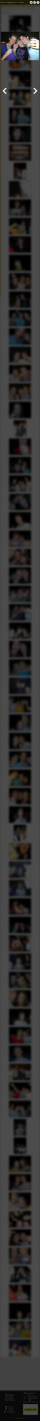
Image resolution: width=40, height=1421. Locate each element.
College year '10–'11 (12, 2)
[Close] (38, 2)
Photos (2, 2)
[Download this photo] (31, 2)
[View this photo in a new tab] (34, 2)
